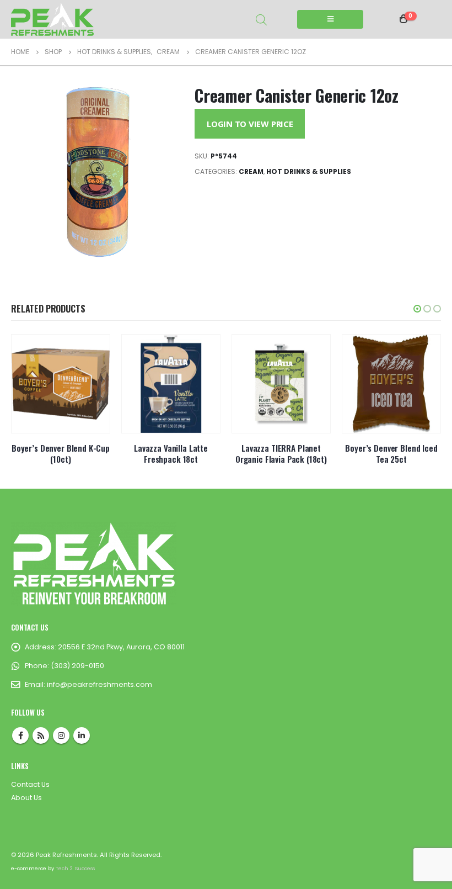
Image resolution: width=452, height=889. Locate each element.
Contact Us (30, 784)
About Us (26, 797)
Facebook (20, 735)
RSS (41, 735)
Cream (251, 171)
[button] (417, 308)
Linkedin (81, 735)
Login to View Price (250, 123)
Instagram (61, 735)
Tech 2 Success (75, 868)
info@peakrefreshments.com (99, 684)
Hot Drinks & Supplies (308, 171)
